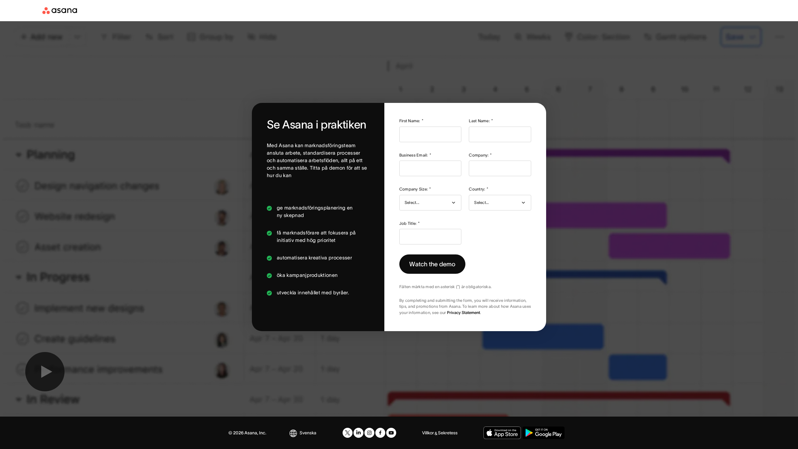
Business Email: (415, 155)
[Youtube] (391, 433)
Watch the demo (432, 264)
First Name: (411, 120)
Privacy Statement (463, 312)
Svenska (308, 432)
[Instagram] (369, 433)
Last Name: (481, 120)
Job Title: (409, 223)
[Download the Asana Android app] (543, 433)
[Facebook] (380, 433)
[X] (348, 433)
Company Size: (415, 189)
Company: (480, 155)
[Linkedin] (358, 433)
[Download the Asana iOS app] (502, 433)
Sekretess (448, 432)
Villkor (428, 432)
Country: (478, 189)
